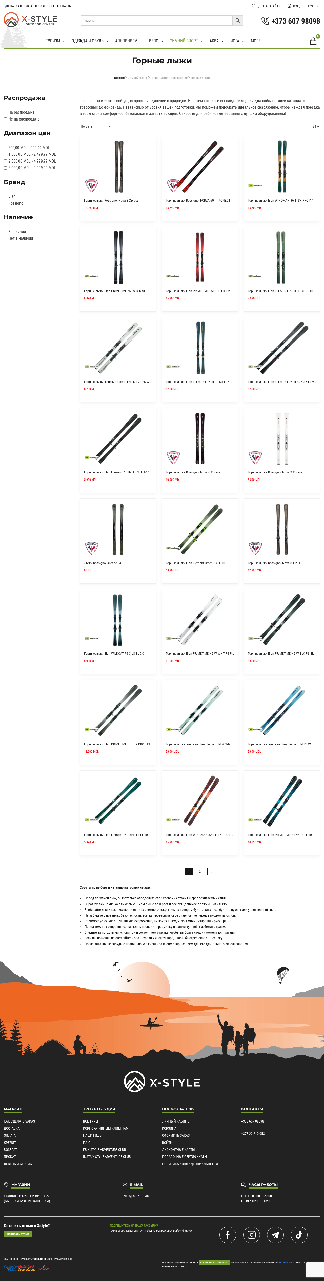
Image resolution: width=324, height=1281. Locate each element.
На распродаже (21, 112)
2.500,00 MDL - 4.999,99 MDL (32, 161)
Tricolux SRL (40, 1259)
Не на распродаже (24, 119)
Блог (51, 6)
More (256, 40)
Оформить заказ (176, 1135)
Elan (11, 196)
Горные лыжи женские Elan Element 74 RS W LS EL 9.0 (286, 744)
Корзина (169, 1128)
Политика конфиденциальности (190, 1164)
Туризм (53, 40)
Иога (234, 40)
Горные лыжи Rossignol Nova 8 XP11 (274, 563)
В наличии (17, 231)
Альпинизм (126, 40)
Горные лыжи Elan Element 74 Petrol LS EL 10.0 (117, 835)
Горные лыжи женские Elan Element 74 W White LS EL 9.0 (206, 744)
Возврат (10, 1150)
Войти (167, 1142)
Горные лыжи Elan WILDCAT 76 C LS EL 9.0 (114, 653)
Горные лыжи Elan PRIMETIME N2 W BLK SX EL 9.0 (119, 291)
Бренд (14, 182)
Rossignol (16, 203)
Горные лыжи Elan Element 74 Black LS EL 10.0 (117, 472)
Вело (153, 40)
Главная (119, 77)
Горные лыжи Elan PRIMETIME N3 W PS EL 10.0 (281, 835)
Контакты (64, 6)
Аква (214, 40)
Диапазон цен (27, 133)
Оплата (10, 1135)
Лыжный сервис (18, 1164)
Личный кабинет (176, 1121)
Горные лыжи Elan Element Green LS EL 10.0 (197, 563)
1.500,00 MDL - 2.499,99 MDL (32, 154)
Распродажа (24, 98)
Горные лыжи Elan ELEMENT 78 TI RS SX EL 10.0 (282, 291)
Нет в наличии (20, 238)
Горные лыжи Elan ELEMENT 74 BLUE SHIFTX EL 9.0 (202, 382)
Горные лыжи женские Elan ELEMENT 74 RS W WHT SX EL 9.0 (127, 382)
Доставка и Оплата (19, 6)
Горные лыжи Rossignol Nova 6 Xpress (193, 472)
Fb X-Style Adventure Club (104, 1150)
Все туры (90, 1121)
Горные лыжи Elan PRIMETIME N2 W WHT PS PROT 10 (204, 653)
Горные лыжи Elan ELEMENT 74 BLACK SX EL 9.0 (282, 382)
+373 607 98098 (252, 1121)
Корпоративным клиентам (106, 1128)
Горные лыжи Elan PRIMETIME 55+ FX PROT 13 (117, 744)
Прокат (40, 6)
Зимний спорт (184, 40)
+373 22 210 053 (253, 1134)
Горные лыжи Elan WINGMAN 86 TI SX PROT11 (281, 200)
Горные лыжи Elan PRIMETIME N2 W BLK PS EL (281, 653)
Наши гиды (92, 1135)
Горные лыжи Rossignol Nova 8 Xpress (111, 200)
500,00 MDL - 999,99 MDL (29, 147)
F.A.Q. (87, 1142)
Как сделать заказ (19, 1121)
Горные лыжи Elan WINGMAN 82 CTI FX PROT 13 (200, 835)
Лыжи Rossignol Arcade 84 (102, 563)
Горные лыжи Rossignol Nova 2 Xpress (275, 472)
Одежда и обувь (88, 40)
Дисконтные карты (178, 1150)
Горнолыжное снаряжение (169, 77)
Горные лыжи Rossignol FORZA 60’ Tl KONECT (198, 200)
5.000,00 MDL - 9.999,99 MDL (32, 167)
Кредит (10, 1142)
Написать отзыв (18, 1234)
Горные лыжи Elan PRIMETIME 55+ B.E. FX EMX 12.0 (202, 291)
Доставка (12, 1128)
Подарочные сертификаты (184, 1157)
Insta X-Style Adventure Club (107, 1157)
